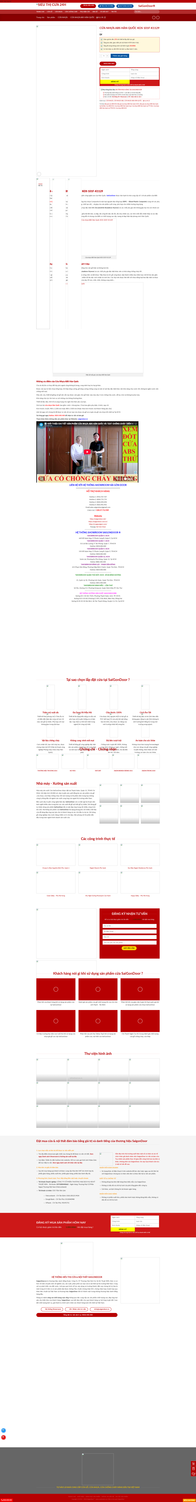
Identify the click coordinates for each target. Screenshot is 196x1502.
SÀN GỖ (95, 11)
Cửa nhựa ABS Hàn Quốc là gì (122, 106)
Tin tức (114, 11)
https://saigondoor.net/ (98, 519)
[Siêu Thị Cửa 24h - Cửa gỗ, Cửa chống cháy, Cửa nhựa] (56, 6)
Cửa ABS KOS (110, 106)
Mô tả (40, 185)
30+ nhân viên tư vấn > (135, 96)
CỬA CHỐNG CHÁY (71, 11)
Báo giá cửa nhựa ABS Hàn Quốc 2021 (128, 104)
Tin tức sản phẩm (121, 1496)
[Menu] (158, 6)
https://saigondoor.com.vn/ (98, 521)
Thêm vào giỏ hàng (120, 56)
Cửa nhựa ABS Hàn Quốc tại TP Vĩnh (142, 106)
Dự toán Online (190, 1500)
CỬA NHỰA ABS (119, 100)
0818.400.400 (7, 1500)
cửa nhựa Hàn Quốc (52, 405)
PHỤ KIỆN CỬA (85, 11)
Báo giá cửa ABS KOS (111, 104)
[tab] (40, 186)
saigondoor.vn (83, 419)
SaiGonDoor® (146, 6)
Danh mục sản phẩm (93, 1496)
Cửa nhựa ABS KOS (121, 108)
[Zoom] (39, 174)
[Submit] (157, 11)
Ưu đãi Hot (104, 11)
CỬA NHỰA (58, 11)
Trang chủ (40, 11)
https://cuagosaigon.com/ (98, 524)
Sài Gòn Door (101, 527)
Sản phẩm (51, 17)
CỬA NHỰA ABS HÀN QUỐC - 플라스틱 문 (88, 17)
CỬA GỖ (49, 11)
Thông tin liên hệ (107, 1496)
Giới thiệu (80, 1496)
